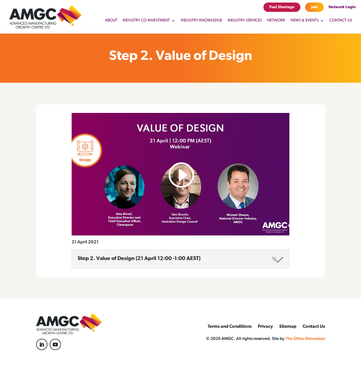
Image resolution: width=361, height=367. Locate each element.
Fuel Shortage (281, 7)
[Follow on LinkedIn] (41, 344)
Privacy (265, 327)
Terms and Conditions (230, 327)
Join (314, 7)
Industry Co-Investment (146, 21)
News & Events (304, 21)
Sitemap (287, 327)
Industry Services (245, 21)
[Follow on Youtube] (55, 344)
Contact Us (340, 21)
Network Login (342, 7)
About (111, 21)
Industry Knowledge (201, 21)
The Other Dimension (305, 339)
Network (276, 21)
